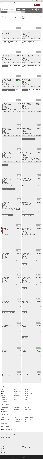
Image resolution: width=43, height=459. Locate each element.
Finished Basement (29, 417)
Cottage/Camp (17, 391)
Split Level (27, 399)
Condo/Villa (27, 407)
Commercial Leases (6, 407)
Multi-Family (16, 395)
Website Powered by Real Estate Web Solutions (21, 456)
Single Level (27, 397)
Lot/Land (4, 409)
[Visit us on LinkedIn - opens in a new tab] (2, 231)
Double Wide (28, 391)
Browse (7, 429)
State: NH (10, 11)
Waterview (4, 423)
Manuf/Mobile (5, 395)
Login (2, 446)
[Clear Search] (26, 12)
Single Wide (4, 399)
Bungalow (4, 389)
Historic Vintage (28, 393)
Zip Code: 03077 (16, 11)
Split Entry (16, 399)
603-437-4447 (39, 0)
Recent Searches (4, 450)
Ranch (26, 395)
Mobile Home (28, 409)
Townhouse (4, 401)
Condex (3, 391)
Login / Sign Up (32, 0)
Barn (3, 417)
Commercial (16, 407)
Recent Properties (5, 452)
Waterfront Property (18, 419)
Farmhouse (16, 393)
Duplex (3, 393)
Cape (15, 389)
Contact (36, 4)
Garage (26, 421)
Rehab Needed (5, 397)
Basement (16, 417)
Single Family (5, 411)
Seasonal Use (28, 419)
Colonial (27, 389)
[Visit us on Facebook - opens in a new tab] (2, 228)
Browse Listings (37, 457)
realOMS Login (31, 457)
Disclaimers (26, 457)
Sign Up (3, 448)
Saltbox (15, 397)
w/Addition (16, 401)
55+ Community (17, 421)
